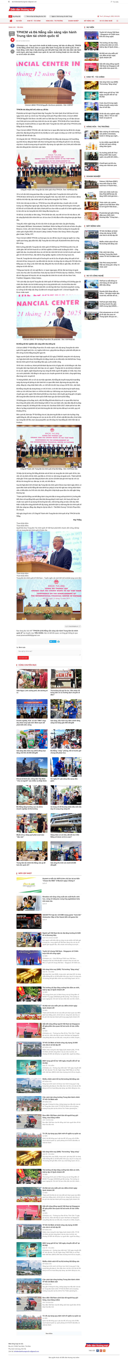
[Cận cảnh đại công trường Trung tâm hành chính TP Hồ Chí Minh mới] (29, 1103)
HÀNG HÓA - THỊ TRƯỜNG (97, 127)
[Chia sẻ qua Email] (12, 51)
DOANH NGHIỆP (93, 176)
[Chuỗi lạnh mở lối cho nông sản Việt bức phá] (91, 166)
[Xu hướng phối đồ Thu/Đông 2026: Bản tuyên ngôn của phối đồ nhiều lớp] (91, 156)
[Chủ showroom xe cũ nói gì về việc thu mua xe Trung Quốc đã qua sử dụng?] (91, 315)
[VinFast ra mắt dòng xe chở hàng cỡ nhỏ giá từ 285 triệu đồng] (91, 284)
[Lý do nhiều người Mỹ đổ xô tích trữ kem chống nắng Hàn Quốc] (91, 145)
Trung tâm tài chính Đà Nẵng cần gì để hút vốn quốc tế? (30, 864)
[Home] (12, 40)
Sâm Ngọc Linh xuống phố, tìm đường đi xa (32, 692)
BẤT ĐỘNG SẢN (47, 1047)
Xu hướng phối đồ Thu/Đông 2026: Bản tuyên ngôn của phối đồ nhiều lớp (109, 155)
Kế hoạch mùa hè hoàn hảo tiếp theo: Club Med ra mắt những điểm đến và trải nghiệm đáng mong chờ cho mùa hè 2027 (61, 1354)
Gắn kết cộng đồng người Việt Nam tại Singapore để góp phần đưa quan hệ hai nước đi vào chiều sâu (61, 1026)
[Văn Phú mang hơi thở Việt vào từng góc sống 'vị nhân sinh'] (91, 266)
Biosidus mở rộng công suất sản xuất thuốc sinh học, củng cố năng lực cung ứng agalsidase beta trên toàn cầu (61, 899)
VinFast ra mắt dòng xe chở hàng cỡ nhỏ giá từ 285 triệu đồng (108, 283)
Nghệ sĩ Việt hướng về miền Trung (51, 16)
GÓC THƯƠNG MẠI (47, 1120)
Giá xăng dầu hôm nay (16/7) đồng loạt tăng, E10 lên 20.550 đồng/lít (31, 752)
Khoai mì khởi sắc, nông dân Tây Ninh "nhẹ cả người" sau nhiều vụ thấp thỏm (31, 780)
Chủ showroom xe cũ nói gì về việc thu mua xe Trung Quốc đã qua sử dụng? (109, 315)
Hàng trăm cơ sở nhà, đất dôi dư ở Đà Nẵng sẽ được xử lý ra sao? (64, 836)
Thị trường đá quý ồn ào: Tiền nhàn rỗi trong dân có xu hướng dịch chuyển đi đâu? (65, 693)
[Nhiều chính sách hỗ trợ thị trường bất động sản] (29, 1085)
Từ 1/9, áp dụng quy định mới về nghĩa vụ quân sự (61, 1133)
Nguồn (71, 626)
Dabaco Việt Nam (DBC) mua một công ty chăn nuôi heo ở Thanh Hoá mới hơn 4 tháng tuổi (109, 184)
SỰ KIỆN (44, 956)
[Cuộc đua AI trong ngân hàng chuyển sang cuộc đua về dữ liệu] (91, 106)
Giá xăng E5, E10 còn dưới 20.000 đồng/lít (63, 864)
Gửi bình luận (23, 658)
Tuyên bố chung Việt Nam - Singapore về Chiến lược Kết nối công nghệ (109, 34)
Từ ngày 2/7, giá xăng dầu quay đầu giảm (64, 780)
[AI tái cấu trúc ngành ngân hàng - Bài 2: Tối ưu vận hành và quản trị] (91, 117)
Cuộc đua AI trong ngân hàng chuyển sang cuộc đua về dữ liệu (109, 105)
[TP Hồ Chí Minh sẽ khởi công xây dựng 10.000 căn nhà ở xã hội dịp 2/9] (29, 1049)
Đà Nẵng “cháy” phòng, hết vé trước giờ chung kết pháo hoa (65, 752)
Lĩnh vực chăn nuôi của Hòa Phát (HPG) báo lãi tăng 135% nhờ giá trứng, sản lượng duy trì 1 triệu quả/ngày (109, 194)
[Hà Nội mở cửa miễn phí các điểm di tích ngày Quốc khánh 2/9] (29, 1012)
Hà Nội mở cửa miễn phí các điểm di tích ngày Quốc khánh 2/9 (109, 55)
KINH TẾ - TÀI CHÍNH (48, 972)
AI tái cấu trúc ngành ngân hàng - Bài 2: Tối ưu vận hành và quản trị (110, 116)
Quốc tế (44, 883)
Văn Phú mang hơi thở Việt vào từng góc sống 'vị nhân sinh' (109, 265)
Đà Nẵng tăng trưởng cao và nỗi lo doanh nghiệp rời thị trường (29, 808)
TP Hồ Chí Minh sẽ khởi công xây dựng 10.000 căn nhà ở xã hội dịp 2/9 (60, 1226)
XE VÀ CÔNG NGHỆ (95, 276)
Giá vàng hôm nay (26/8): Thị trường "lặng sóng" (60, 969)
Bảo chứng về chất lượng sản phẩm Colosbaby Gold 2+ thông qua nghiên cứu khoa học (109, 134)
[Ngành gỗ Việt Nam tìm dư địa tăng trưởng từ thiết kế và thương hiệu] (29, 939)
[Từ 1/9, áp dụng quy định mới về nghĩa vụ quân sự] (29, 1140)
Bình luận (12, 33)
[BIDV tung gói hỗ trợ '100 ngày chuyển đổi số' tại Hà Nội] (29, 1067)
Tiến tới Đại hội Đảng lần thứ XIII (25, 16)
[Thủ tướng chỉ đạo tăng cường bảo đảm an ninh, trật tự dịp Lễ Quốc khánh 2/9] (29, 994)
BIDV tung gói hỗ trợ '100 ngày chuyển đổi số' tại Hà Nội (109, 95)
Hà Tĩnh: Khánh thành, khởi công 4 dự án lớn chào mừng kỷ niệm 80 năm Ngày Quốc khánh (61, 1335)
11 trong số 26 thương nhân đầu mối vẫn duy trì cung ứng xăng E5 (65, 808)
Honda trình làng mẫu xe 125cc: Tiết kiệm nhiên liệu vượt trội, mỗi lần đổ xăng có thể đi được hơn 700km (110, 293)
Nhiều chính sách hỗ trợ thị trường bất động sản (60, 1079)
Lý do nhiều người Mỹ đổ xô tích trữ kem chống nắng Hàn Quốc (109, 144)
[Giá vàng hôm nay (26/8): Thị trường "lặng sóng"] (29, 975)
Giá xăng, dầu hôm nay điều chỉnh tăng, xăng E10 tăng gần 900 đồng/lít (65, 722)
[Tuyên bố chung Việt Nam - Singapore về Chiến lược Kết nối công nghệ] (29, 957)
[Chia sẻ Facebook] (12, 46)
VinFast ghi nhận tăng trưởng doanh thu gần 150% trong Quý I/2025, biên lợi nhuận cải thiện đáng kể (108, 304)
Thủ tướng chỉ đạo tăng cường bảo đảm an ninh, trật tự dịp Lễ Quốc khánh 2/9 (109, 45)
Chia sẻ (54, 641)
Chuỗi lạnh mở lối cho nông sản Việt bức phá (108, 164)
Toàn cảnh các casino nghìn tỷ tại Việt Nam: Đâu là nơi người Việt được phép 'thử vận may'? (109, 205)
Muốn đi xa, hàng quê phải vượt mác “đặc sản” (30, 836)
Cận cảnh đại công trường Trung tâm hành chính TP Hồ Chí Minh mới (109, 254)
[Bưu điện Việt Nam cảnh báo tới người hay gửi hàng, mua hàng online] (29, 1121)
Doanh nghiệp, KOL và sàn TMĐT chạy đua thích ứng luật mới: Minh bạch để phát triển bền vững (31, 723)
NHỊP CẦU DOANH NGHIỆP (50, 938)
